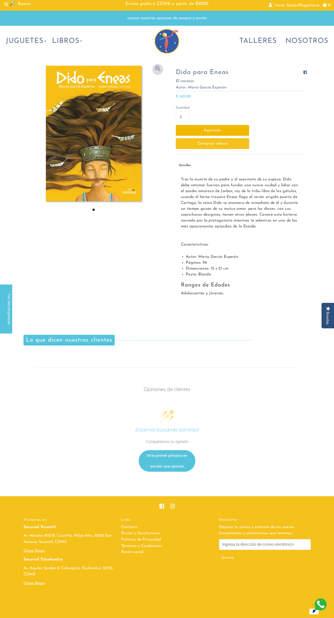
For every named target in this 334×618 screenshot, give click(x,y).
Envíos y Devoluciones (140, 533)
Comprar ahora (213, 144)
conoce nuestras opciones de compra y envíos (167, 18)
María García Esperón (207, 87)
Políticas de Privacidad (141, 540)
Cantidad (182, 107)
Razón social (132, 552)
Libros (65, 41)
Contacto (129, 527)
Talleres (258, 41)
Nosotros (306, 41)
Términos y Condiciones (141, 546)
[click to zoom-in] (157, 69)
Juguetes (25, 41)
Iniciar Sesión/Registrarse (295, 5)
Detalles (185, 165)
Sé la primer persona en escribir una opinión (167, 461)
